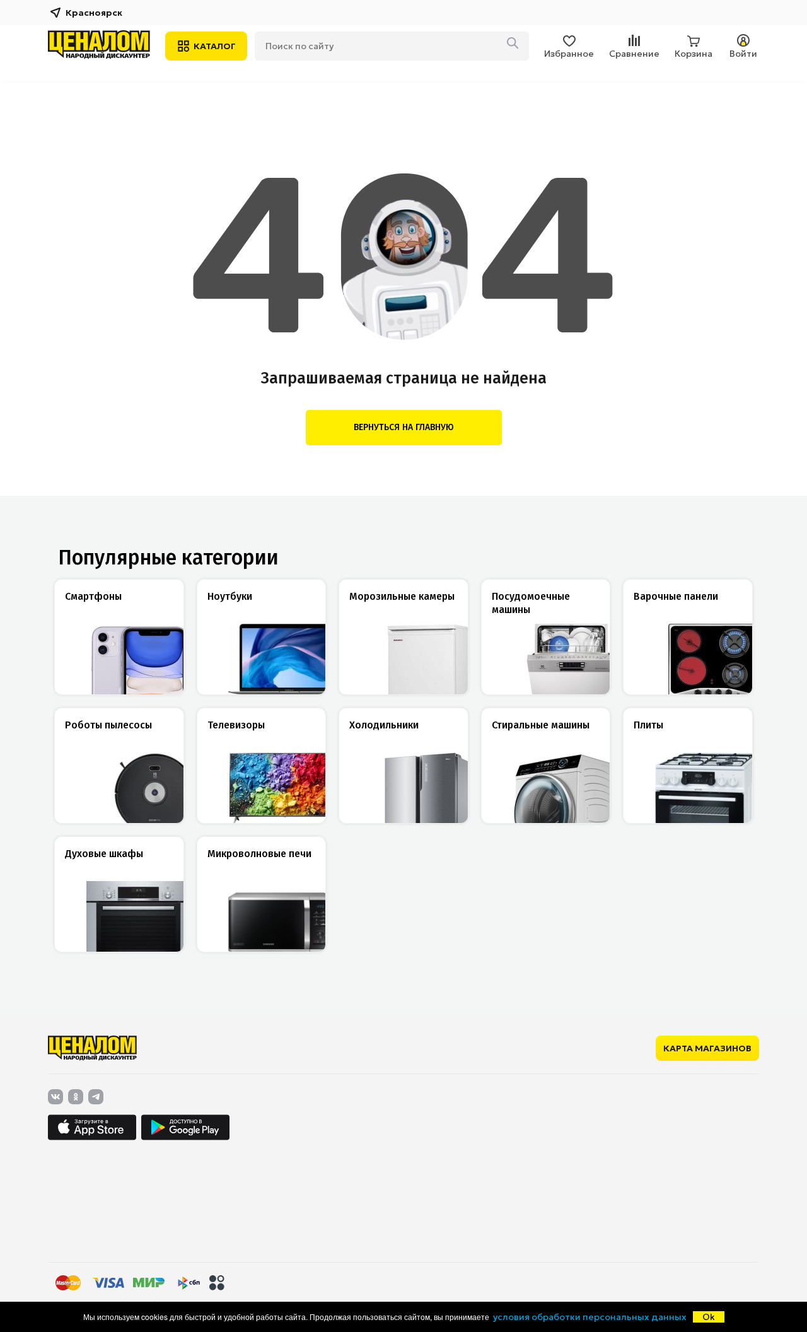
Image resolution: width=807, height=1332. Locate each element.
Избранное (569, 53)
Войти (743, 53)
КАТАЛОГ (215, 46)
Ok (708, 1317)
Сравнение (634, 53)
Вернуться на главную (404, 427)
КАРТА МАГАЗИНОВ (707, 1048)
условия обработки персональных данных (590, 1317)
